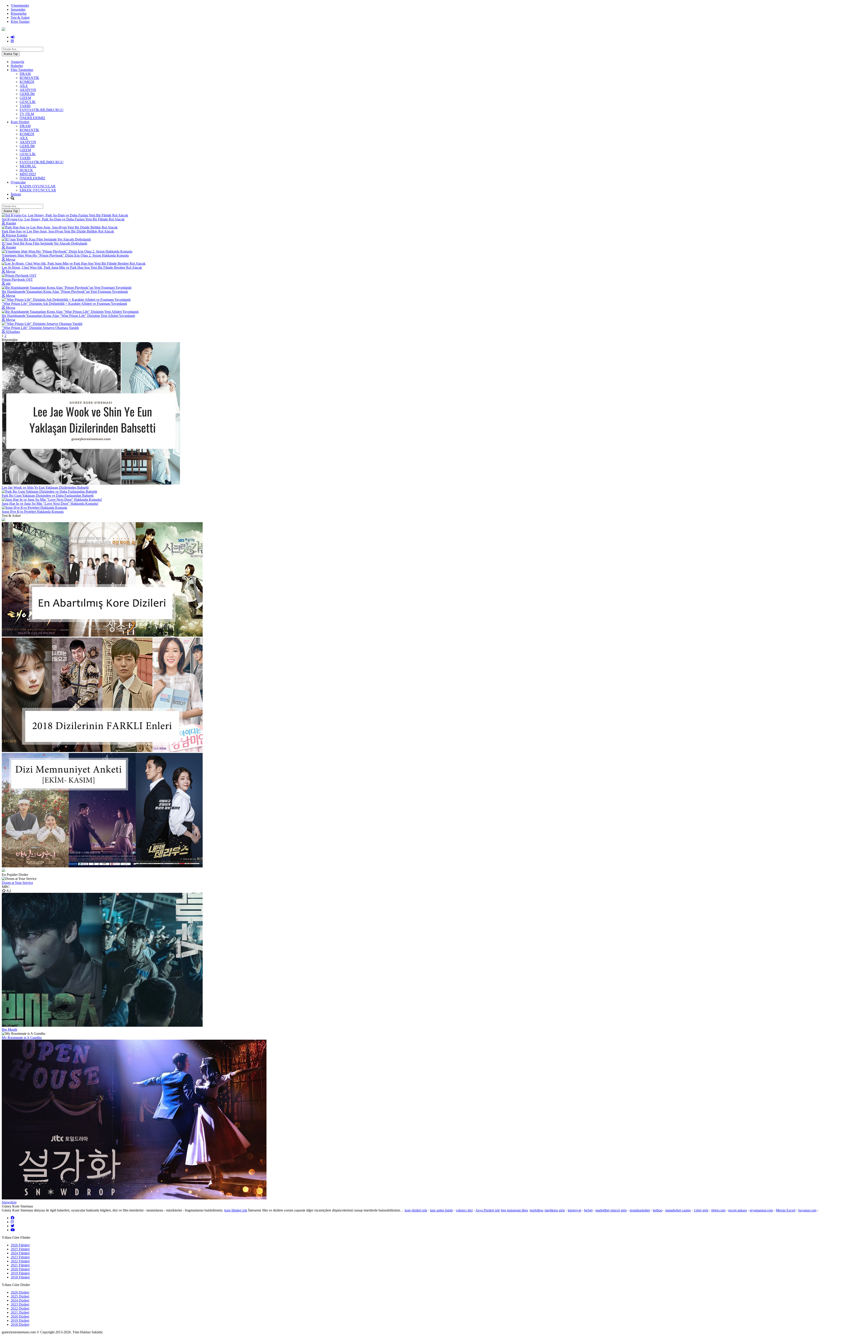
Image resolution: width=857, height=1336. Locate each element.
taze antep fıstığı (441, 1210)
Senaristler (18, 9)
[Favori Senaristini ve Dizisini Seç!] (428, 520)
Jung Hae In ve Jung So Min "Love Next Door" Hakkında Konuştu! (50, 503)
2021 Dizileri (20, 1312)
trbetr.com (718, 1210)
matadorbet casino (678, 1210)
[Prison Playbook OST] (19, 275)
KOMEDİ (27, 82)
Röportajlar (19, 13)
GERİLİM (27, 94)
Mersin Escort (785, 1210)
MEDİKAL (28, 166)
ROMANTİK (29, 78)
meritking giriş (555, 1210)
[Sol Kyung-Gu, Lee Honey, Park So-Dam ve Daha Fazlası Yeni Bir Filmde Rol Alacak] (65, 215)
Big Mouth (9, 1029)
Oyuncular (18, 182)
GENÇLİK (28, 102)
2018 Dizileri (20, 1324)
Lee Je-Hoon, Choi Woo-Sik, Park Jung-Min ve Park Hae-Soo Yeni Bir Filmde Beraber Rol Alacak (72, 267)
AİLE (24, 86)
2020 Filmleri (20, 1269)
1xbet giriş (701, 1210)
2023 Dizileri (20, 1304)
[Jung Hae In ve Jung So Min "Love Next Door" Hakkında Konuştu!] (52, 499)
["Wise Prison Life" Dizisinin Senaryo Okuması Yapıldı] (42, 324)
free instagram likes (514, 1210)
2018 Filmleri (20, 1277)
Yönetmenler (20, 5)
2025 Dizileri (20, 1296)
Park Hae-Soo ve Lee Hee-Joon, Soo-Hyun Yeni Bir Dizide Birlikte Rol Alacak (58, 231)
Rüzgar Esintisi (16, 235)
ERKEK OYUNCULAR (38, 190)
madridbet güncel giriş (611, 1210)
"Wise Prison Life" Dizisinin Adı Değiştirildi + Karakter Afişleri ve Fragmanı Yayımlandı (64, 303)
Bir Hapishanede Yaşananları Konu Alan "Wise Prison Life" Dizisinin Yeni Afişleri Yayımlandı (68, 316)
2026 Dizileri (20, 1292)
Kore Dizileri (20, 122)
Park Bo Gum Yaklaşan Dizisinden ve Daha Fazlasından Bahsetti (48, 495)
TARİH (25, 106)
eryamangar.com (761, 1210)
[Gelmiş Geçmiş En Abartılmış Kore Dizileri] (428, 580)
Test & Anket (20, 17)
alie (8, 283)
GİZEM (25, 98)
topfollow (537, 1210)
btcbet (588, 1210)
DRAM (25, 74)
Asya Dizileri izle (487, 1210)
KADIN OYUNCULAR (38, 186)
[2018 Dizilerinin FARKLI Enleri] (428, 695)
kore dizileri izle (416, 1210)
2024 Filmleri (20, 1253)
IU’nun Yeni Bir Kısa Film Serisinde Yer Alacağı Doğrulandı (44, 243)
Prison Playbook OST (17, 279)
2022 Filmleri (20, 1261)
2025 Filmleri (20, 1249)
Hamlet (11, 223)
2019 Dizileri (20, 1320)
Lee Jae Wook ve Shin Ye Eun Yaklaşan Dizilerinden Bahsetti (45, 487)
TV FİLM (27, 114)
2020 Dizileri (20, 1316)
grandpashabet (640, 1210)
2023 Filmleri (20, 1257)
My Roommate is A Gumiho (22, 1037)
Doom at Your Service (17, 883)
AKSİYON (28, 90)
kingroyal (574, 1210)
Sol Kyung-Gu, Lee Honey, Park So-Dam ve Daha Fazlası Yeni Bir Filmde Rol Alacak (63, 219)
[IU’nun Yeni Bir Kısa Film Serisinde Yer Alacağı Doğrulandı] (46, 239)
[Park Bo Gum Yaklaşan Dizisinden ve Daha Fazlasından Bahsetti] (49, 491)
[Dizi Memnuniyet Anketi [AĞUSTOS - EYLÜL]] (428, 870)
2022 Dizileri (20, 1308)
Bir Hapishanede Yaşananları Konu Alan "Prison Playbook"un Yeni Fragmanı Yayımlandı (65, 291)
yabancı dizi (464, 1210)
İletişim (16, 194)
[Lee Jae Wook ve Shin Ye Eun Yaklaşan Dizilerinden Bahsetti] (91, 483)
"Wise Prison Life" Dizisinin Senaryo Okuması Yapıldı (40, 328)
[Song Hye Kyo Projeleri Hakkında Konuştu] (34, 507)
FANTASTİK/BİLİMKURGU (42, 110)
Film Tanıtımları (22, 70)
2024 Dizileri (20, 1300)
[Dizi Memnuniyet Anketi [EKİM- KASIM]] (428, 810)
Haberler (17, 66)
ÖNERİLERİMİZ (32, 118)
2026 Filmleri (20, 1245)
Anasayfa (17, 62)
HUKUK (26, 170)
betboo (657, 1210)
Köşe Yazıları (20, 21)
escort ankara (737, 1210)
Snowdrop (9, 1202)
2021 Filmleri (20, 1265)
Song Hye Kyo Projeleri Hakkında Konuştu (33, 511)
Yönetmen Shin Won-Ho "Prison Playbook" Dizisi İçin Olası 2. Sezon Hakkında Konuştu (65, 255)
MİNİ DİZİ (28, 174)
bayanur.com (807, 1210)
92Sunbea (13, 332)
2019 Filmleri (20, 1273)
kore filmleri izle (235, 1210)
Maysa (10, 259)
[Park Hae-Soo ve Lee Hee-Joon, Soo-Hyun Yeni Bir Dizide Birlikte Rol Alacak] (60, 227)
